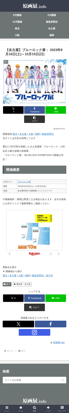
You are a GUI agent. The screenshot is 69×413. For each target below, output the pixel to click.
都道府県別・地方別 (42, 275)
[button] (34, 119)
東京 (15, 134)
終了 (8, 284)
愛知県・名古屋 (23, 284)
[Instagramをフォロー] (34, 332)
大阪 (30, 134)
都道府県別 (48, 134)
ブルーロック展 (24, 182)
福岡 (37, 134)
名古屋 (22, 134)
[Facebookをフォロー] (50, 324)
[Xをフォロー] (18, 324)
